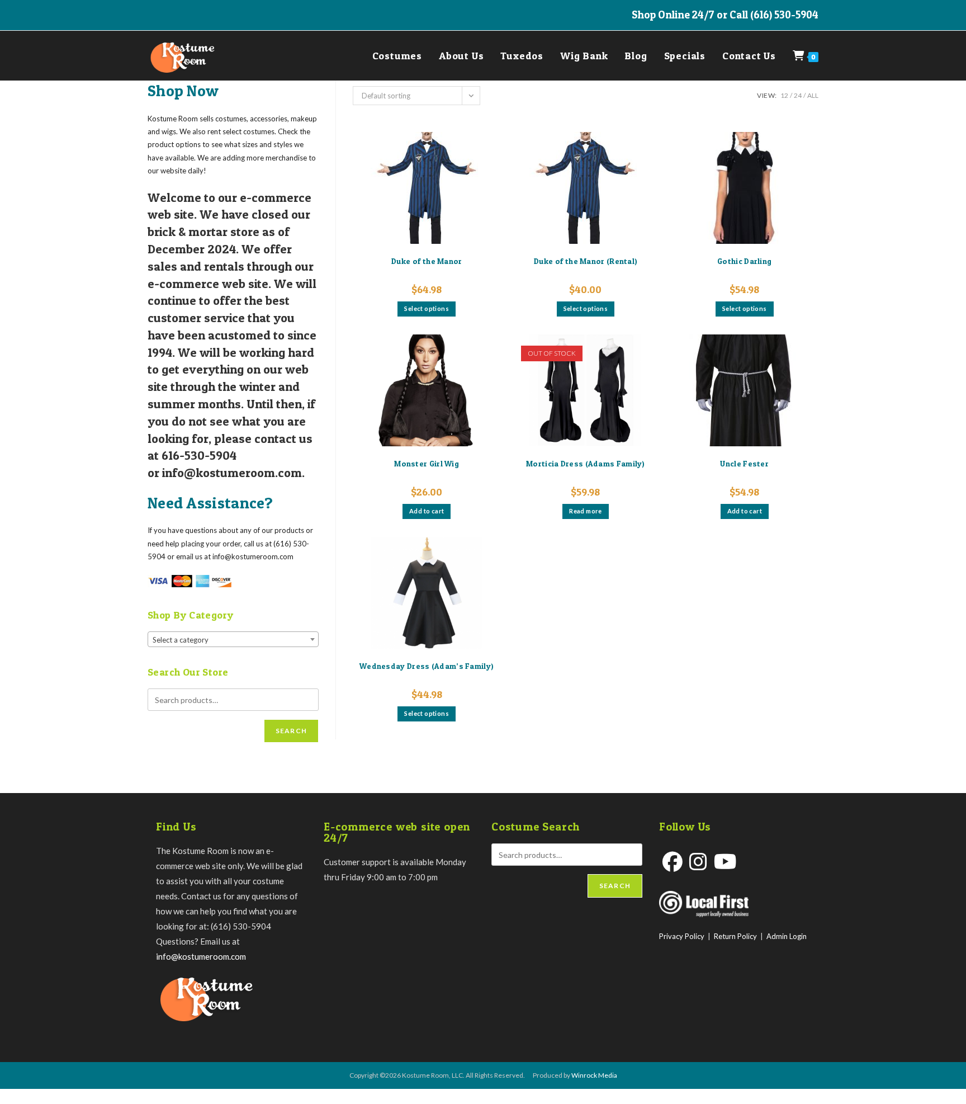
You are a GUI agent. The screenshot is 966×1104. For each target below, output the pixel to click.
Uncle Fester (744, 463)
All (812, 95)
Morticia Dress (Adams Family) (585, 463)
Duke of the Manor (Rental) (586, 261)
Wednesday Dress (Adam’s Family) (426, 666)
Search (291, 730)
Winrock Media (594, 1075)
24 (798, 95)
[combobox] (233, 639)
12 (784, 95)
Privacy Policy (681, 936)
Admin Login (786, 936)
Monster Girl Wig (426, 463)
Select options (426, 308)
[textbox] (233, 640)
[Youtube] (725, 861)
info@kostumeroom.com (201, 956)
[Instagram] (698, 861)
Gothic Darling (744, 261)
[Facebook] (672, 861)
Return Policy (735, 936)
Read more (585, 511)
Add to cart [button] (426, 511)
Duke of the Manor (426, 261)
